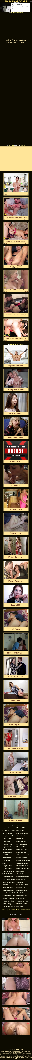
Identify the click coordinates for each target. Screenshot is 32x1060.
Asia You (5, 863)
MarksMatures (22, 895)
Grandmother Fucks (9, 893)
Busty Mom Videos (8, 879)
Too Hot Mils (6, 857)
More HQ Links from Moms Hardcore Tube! (16, 910)
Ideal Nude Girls (22, 885)
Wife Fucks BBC (7, 874)
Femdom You (21, 879)
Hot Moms (20, 830)
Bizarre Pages (7, 868)
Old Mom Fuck (7, 844)
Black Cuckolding (8, 871)
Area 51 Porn (6, 838)
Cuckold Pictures (23, 866)
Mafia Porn (20, 838)
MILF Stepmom (7, 833)
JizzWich (20, 893)
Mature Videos (22, 904)
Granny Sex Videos (8, 830)
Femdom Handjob (23, 876)
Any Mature (6, 860)
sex (27, 42)
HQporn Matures (7, 828)
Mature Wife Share (23, 833)
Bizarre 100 (21, 828)
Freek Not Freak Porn (9, 882)
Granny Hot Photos (8, 901)
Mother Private (22, 852)
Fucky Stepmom (7, 887)
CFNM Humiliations (23, 860)
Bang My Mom (7, 866)
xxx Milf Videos (7, 855)
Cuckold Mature (22, 863)
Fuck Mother (21, 847)
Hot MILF (20, 882)
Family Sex (20, 874)
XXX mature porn (23, 844)
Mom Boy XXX (22, 841)
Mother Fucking (7, 849)
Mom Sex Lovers (22, 849)
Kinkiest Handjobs (8, 906)
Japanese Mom (22, 890)
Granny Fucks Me (8, 898)
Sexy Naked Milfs (8, 836)
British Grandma (7, 876)
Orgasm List (6, 847)
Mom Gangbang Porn (24, 868)
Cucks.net (20, 871)
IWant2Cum (21, 887)
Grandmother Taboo (9, 895)
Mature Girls (21, 898)
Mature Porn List (22, 901)
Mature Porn (21, 906)
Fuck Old (5, 885)
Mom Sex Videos (22, 836)
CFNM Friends (22, 857)
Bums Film (6, 841)
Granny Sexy (6, 904)
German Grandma (8, 890)
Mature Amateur (7, 852)
